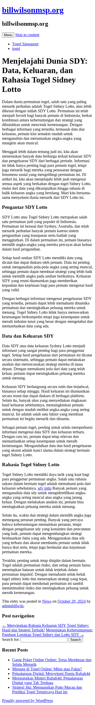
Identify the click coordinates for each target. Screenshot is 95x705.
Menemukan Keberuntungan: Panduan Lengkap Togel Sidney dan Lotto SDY (47, 632)
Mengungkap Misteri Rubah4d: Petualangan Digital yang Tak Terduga (47, 680)
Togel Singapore (25, 44)
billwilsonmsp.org (33, 10)
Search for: (11, 639)
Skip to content (27, 35)
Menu (8, 35)
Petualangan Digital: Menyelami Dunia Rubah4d (51, 673)
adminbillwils (13, 606)
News (46, 601)
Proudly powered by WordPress (27, 700)
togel (16, 48)
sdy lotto (44, 488)
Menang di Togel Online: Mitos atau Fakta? (47, 669)
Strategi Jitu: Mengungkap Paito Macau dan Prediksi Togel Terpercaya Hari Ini (47, 689)
